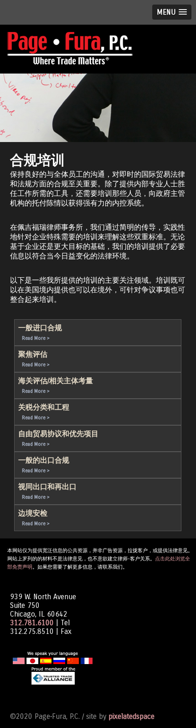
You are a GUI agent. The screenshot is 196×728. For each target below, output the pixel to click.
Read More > (36, 338)
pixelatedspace (131, 716)
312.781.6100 (32, 622)
